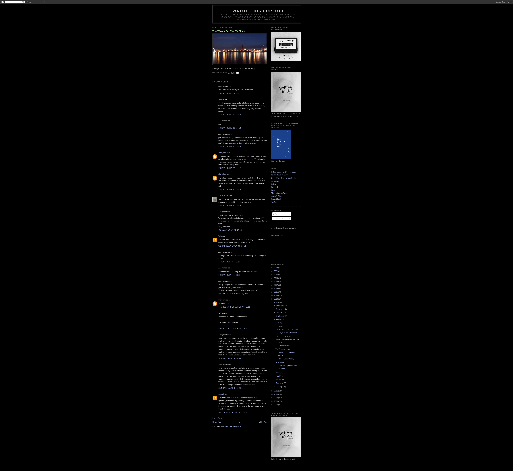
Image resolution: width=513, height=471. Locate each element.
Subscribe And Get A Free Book (283, 172)
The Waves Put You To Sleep (228, 31)
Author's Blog (276, 196)
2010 (276, 394)
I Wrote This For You (257, 11)
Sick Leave (279, 362)
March (278, 380)
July (278, 323)
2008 (276, 401)
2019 (276, 278)
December (280, 305)
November (280, 309)
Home (240, 422)
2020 (276, 275)
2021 (276, 271)
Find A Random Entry (279, 175)
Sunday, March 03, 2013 (231, 358)
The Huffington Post (279, 193)
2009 (276, 398)
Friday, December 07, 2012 (232, 328)
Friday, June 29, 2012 (229, 93)
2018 (276, 282)
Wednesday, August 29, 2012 (233, 294)
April (278, 376)
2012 (276, 302)
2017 (276, 285)
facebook (274, 187)
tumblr (273, 190)
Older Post (263, 422)
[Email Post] (237, 73)
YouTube (274, 202)
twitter (273, 184)
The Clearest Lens (282, 349)
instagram (275, 181)
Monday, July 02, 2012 (230, 230)
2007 (276, 405)
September (280, 316)
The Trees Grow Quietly (284, 359)
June (278, 326)
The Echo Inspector (283, 336)
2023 (276, 268)
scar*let (221, 99)
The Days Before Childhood (286, 333)
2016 (276, 289)
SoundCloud (276, 199)
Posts (276, 214)
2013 (276, 299)
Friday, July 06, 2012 (229, 262)
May (278, 373)
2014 (276, 295)
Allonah (221, 394)
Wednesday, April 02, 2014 (232, 412)
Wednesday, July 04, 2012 (232, 246)
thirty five (222, 300)
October (279, 312)
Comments (278, 219)
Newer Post (216, 422)
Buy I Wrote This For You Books (283, 178)
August (279, 319)
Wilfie (220, 236)
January (279, 387)
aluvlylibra (222, 153)
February (279, 383)
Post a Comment (219, 418)
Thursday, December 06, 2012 (234, 307)
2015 (276, 292)
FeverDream (223, 196)
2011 (276, 391)
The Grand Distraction (283, 346)
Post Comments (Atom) (232, 427)
